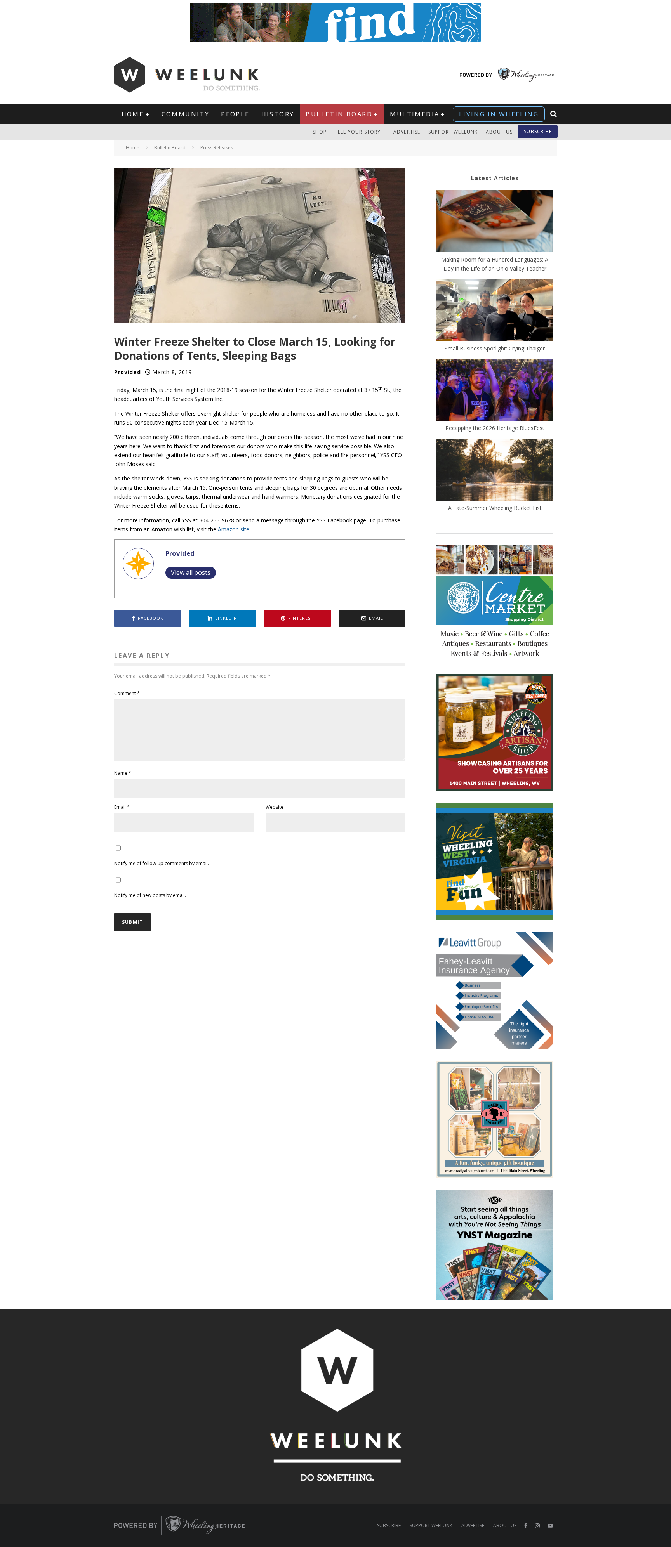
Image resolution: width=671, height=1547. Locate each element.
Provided (127, 372)
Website (274, 807)
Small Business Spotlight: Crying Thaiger (495, 348)
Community (186, 114)
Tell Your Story (358, 131)
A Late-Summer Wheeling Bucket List (495, 508)
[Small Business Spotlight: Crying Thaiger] (494, 311)
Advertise (407, 131)
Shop (320, 131)
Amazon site (233, 529)
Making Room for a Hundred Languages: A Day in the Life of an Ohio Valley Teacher (494, 264)
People (235, 114)
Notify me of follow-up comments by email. (161, 863)
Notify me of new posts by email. (150, 895)
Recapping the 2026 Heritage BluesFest (494, 428)
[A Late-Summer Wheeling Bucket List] (494, 471)
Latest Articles (495, 178)
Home (133, 114)
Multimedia (414, 114)
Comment (127, 693)
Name (122, 773)
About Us (499, 131)
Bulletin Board (339, 114)
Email (122, 807)
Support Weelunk (453, 131)
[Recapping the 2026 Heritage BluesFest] (494, 391)
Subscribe (538, 131)
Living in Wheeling (499, 114)
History (277, 114)
